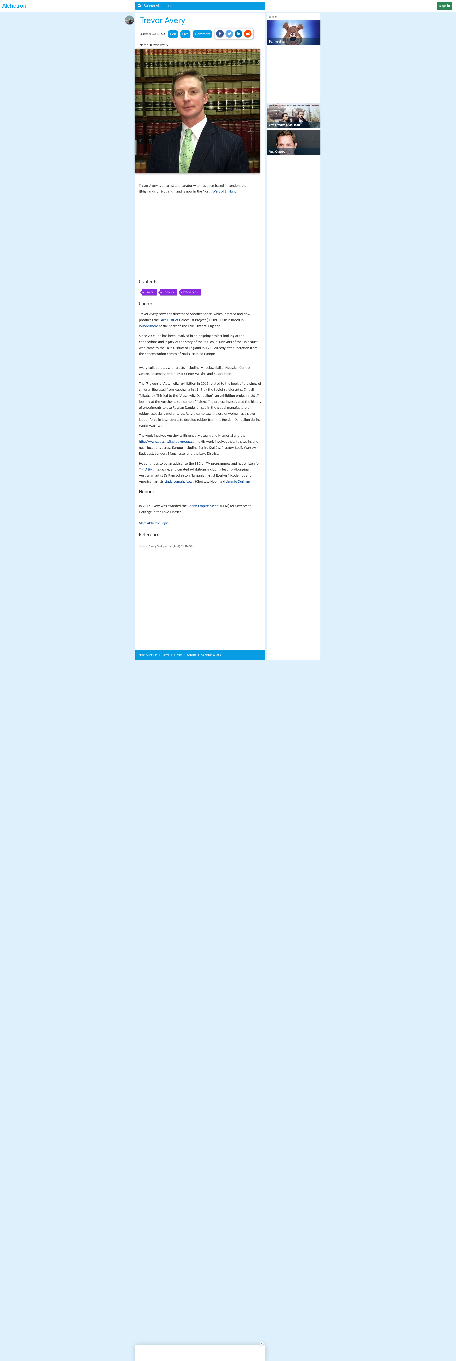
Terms (165, 1249)
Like (185, 34)
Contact (191, 1249)
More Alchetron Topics (154, 681)
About (148, 1249)
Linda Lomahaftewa (179, 601)
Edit (173, 34)
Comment (202, 34)
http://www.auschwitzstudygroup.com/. (169, 561)
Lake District (169, 372)
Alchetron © (211, 1249)
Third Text (146, 589)
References (190, 344)
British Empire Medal (203, 664)
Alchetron (14, 5)
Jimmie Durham (238, 601)
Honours (168, 344)
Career (149, 344)
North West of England (220, 191)
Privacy (178, 1249)
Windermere (148, 378)
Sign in (444, 5)
